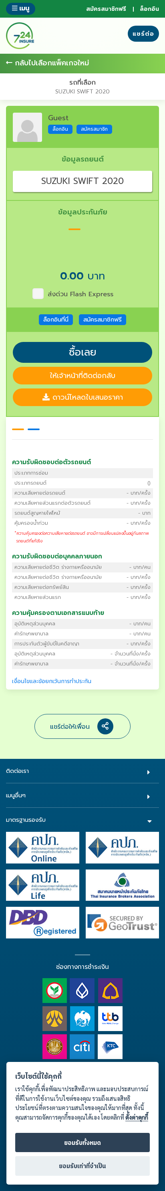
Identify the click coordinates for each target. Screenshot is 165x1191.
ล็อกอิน (149, 9)
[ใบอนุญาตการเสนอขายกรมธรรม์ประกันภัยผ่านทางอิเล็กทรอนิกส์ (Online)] (42, 847)
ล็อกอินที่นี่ (55, 319)
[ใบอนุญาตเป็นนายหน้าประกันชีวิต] (42, 884)
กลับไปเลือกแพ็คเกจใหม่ (50, 63)
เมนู (23, 8)
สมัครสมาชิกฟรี (106, 9)
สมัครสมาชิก (94, 129)
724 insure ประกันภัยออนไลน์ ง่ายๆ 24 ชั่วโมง (20, 36)
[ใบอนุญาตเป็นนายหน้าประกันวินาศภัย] (122, 847)
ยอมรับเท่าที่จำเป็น (82, 1166)
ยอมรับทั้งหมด (82, 1143)
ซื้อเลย (83, 352)
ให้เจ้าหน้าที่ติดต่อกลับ (82, 375)
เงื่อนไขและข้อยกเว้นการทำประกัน (51, 681)
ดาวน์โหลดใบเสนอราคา (86, 397)
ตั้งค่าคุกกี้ (136, 1117)
